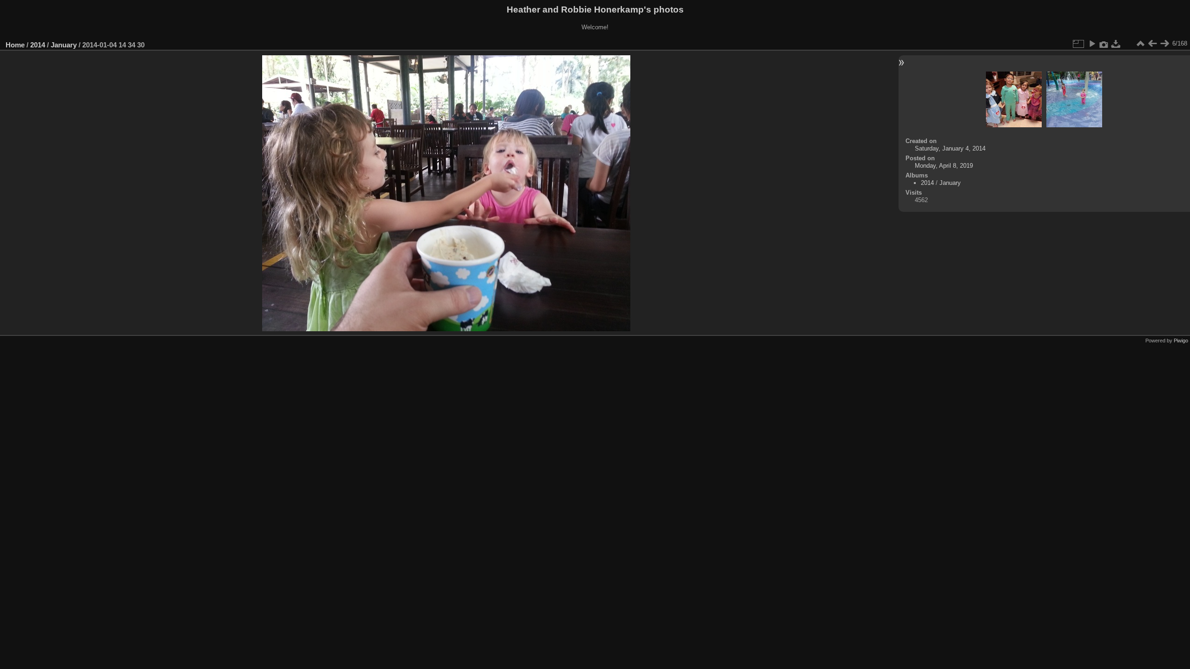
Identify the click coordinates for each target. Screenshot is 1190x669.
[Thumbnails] (1140, 44)
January (64, 45)
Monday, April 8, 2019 (944, 165)
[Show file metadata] (1104, 44)
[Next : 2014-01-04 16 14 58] (1164, 44)
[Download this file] (1116, 44)
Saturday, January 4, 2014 (950, 148)
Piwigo (1181, 340)
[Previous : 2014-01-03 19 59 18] (1152, 44)
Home (15, 45)
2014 (37, 45)
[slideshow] (1092, 44)
